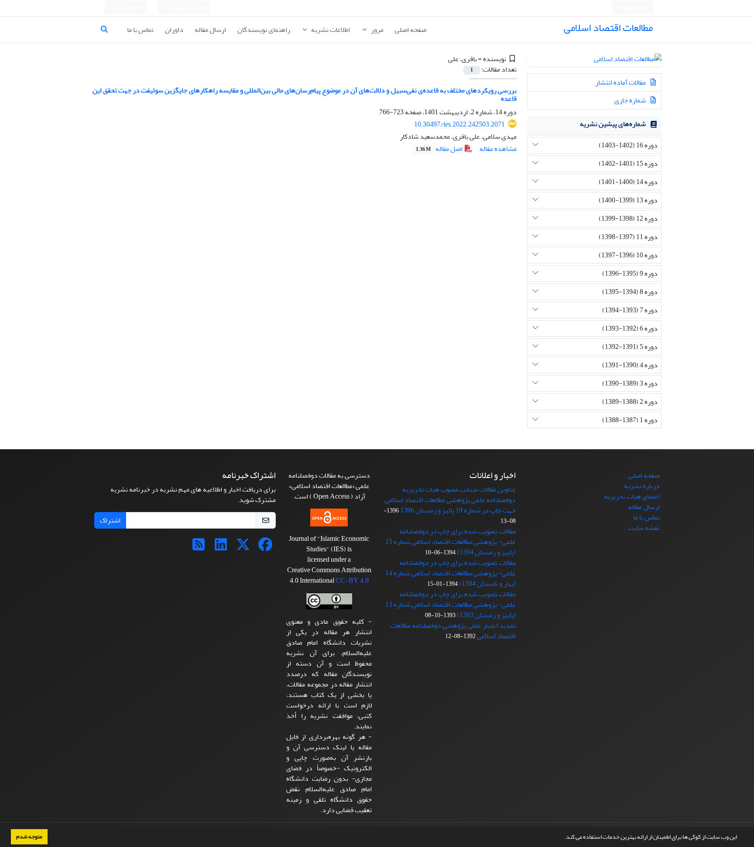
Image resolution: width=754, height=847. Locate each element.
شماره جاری (630, 100)
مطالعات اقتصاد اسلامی (608, 27)
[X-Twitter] (243, 547)
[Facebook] (265, 547)
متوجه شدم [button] (29, 836)
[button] (562, 838)
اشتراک (110, 520)
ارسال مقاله (210, 29)
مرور (377, 29)
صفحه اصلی (410, 29)
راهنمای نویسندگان (263, 29)
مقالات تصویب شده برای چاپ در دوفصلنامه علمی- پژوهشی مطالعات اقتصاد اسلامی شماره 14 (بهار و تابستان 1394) (450, 573)
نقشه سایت (644, 527)
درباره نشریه (642, 485)
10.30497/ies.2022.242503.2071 (459, 124)
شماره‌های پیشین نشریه (613, 123)
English (630, 8)
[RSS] (198, 547)
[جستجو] (107, 29)
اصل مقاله (440, 148)
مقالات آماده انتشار (621, 82)
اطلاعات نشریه (330, 29)
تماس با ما (140, 29)
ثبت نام (121, 8)
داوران (174, 29)
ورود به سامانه (181, 8)
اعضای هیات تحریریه (632, 496)
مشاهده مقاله (498, 148)
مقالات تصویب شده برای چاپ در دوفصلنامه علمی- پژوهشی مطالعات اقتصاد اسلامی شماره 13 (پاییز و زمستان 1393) (450, 604)
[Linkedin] (220, 547)
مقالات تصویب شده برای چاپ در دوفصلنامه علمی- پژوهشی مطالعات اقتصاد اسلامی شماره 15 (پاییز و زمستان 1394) (450, 542)
